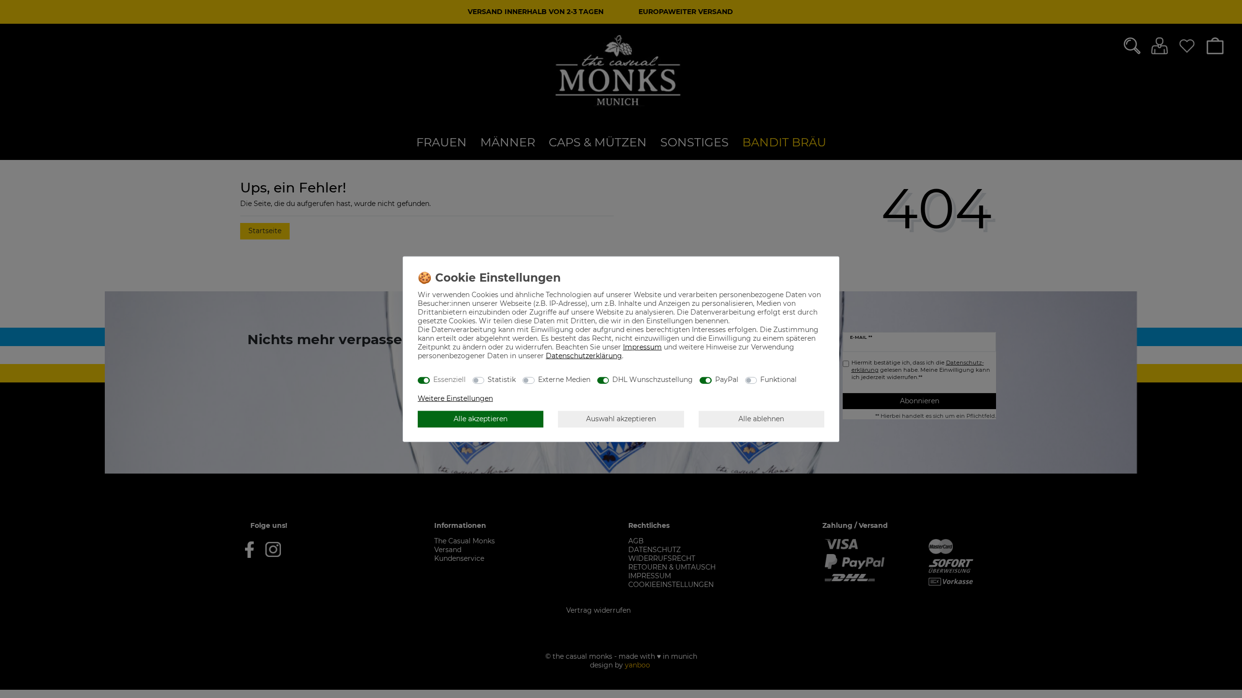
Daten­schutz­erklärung (584, 355)
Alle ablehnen (761, 418)
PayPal (726, 379)
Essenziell (449, 379)
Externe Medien (564, 379)
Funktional (778, 379)
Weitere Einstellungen (455, 398)
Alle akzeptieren (480, 418)
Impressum (642, 346)
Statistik (502, 379)
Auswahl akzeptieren (621, 418)
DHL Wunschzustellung (652, 379)
